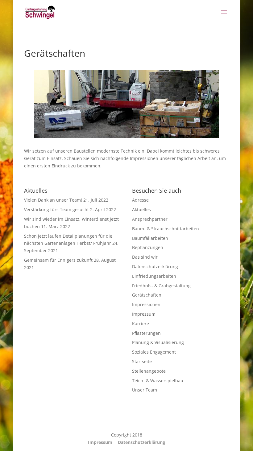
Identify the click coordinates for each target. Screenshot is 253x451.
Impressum (144, 314)
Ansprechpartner (150, 219)
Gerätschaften (146, 295)
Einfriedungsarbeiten (154, 276)
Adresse (140, 200)
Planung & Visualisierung (158, 342)
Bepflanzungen (147, 247)
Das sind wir (145, 257)
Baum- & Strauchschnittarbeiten (165, 229)
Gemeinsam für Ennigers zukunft (58, 260)
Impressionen (146, 304)
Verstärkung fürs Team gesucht (56, 209)
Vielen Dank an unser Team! (53, 200)
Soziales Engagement (154, 352)
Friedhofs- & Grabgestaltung (161, 286)
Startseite (142, 361)
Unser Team (144, 390)
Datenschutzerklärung (155, 266)
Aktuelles (141, 209)
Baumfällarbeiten (150, 238)
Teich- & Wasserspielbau (157, 380)
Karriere (140, 323)
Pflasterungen (146, 333)
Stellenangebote (149, 371)
